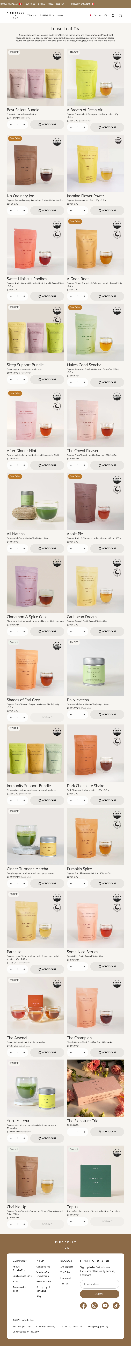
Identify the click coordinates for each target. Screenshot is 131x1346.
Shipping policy (98, 1326)
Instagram (66, 1266)
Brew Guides (44, 1281)
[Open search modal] (106, 15)
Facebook (65, 1277)
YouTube (65, 1272)
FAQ (39, 1296)
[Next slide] (59, 77)
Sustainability (22, 1275)
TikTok (64, 1283)
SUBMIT (99, 1293)
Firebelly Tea (27, 1320)
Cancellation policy (26, 1331)
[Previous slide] (12, 77)
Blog (15, 1281)
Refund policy (22, 1326)
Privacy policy (45, 1326)
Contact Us (43, 1266)
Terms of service (71, 1326)
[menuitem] (60, 15)
